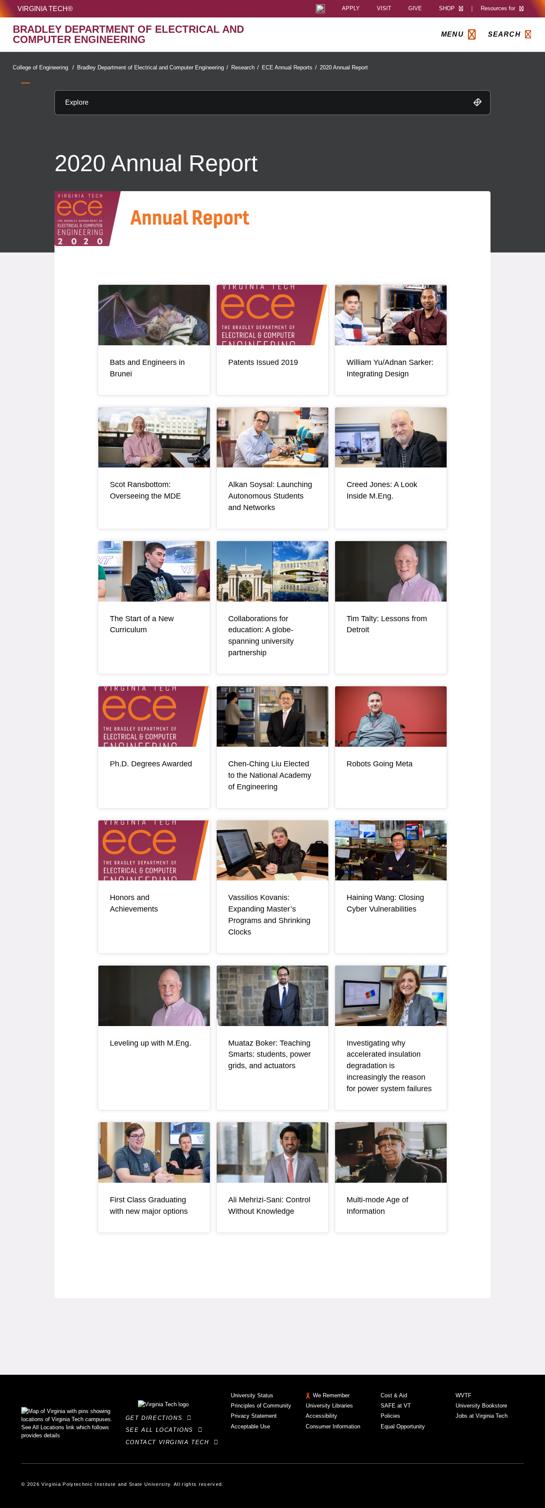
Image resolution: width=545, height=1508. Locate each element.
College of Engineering (43, 67)
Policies (390, 1416)
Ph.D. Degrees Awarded (151, 764)
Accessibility (321, 1416)
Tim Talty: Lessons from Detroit (387, 624)
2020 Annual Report (344, 67)
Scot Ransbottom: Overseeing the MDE (145, 490)
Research (245, 67)
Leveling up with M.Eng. (150, 1043)
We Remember (331, 1395)
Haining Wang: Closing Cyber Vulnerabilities (385, 903)
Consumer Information (333, 1426)
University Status (252, 1395)
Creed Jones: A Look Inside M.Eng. (382, 490)
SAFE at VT (396, 1405)
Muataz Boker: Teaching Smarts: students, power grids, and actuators (269, 1054)
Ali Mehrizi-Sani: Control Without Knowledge (269, 1206)
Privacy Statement (254, 1416)
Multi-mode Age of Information (377, 1206)
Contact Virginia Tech (170, 1442)
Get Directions (156, 1418)
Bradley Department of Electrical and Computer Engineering (152, 67)
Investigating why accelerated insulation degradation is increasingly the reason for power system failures (389, 1066)
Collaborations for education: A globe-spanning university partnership (261, 635)
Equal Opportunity (403, 1426)
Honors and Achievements (134, 903)
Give (415, 8)
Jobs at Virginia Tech (482, 1416)
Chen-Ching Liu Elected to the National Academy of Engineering (269, 775)
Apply (351, 8)
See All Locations (162, 1430)
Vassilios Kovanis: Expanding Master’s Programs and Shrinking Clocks (269, 914)
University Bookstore (481, 1405)
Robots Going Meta (380, 764)
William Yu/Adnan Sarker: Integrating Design (390, 368)
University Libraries (329, 1405)
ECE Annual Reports (289, 67)
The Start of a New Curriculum (142, 624)
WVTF (463, 1395)
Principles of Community (261, 1405)
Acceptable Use (250, 1426)
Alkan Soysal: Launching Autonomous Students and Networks (270, 496)
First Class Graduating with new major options (149, 1206)
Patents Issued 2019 (263, 362)
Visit (384, 8)
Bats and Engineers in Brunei (147, 368)
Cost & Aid (394, 1395)
